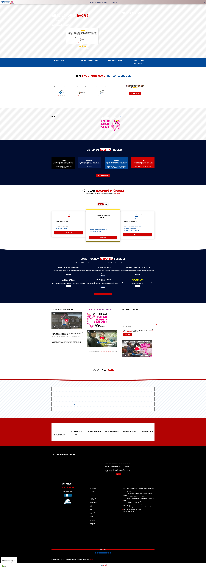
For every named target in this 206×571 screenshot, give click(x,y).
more (66, 90)
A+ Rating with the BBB (147, 432)
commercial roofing (58, 438)
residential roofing (61, 436)
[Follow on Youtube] (100, 552)
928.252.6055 (68, 487)
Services (92, 2)
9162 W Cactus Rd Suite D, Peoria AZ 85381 (131, 517)
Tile (106, 204)
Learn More (69, 232)
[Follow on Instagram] (97, 552)
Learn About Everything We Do (103, 294)
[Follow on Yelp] (104, 552)
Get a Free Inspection (103, 175)
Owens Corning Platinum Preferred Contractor (90, 60)
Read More (118, 474)
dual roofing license (132, 432)
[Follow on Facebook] (95, 552)
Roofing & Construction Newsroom (106, 351)
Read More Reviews (135, 93)
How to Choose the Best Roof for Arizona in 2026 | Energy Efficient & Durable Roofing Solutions (118, 464)
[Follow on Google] (108, 552)
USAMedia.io (91, 559)
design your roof (97, 351)
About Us (105, 2)
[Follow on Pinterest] (106, 552)
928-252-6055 (117, 193)
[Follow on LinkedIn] (102, 552)
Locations (99, 2)
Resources (113, 2)
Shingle (100, 204)
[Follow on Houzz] (110, 552)
